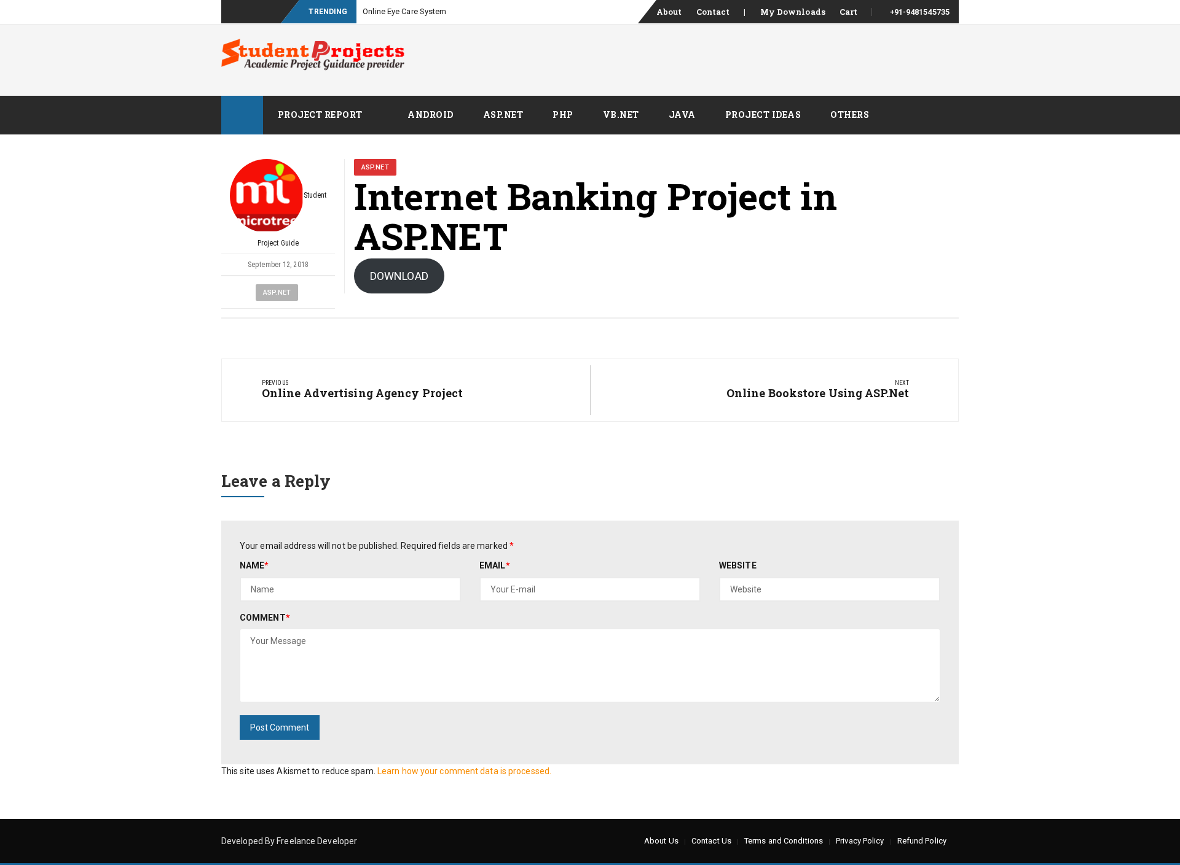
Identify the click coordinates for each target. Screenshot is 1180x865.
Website (738, 565)
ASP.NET (503, 114)
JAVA (682, 114)
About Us (661, 840)
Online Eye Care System (404, 11)
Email (494, 565)
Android (430, 114)
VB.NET (621, 114)
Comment (265, 618)
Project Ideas (763, 114)
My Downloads (792, 11)
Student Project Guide (292, 219)
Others (849, 114)
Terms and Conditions (783, 840)
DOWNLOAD (399, 276)
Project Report (320, 114)
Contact (713, 11)
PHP (563, 114)
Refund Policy (921, 840)
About (669, 11)
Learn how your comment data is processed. (464, 771)
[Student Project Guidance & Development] (242, 115)
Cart (848, 11)
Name (254, 565)
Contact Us (711, 840)
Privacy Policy (860, 840)
